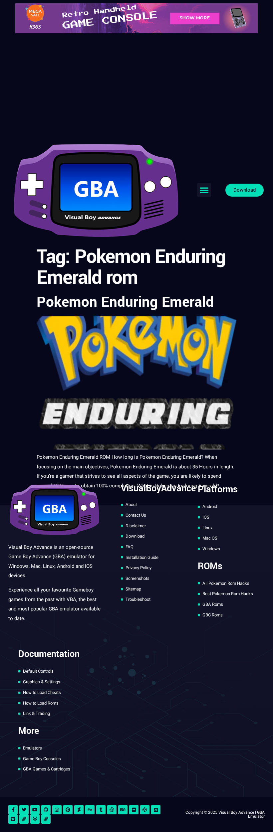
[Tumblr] (101, 809)
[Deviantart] (79, 809)
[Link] (24, 819)
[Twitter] (24, 809)
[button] (204, 190)
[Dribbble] (112, 809)
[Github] (46, 809)
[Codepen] (144, 809)
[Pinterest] (68, 809)
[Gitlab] (35, 819)
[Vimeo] (13, 819)
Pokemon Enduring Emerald (125, 302)
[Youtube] (35, 809)
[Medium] (155, 809)
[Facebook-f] (13, 809)
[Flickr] (133, 809)
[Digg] (90, 809)
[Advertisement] (136, 86)
